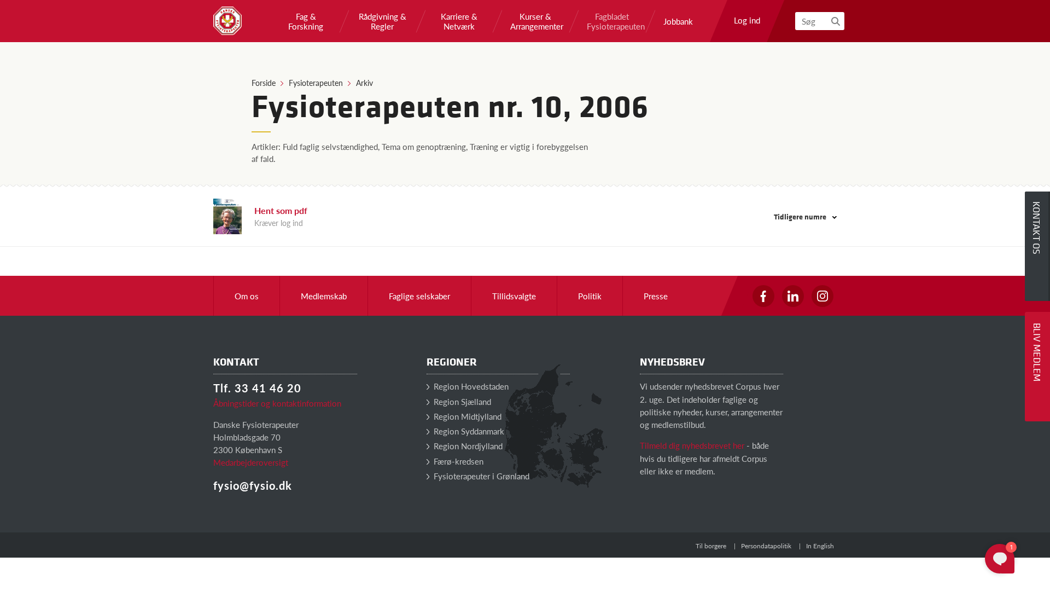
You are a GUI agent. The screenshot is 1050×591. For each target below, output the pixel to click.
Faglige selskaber (419, 296)
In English (820, 546)
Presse (656, 296)
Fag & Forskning (305, 21)
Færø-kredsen (457, 461)
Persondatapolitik (766, 546)
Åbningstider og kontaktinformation (277, 403)
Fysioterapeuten (316, 82)
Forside (264, 82)
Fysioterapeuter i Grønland (480, 476)
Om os (247, 296)
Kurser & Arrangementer (535, 21)
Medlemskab (324, 296)
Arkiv (364, 82)
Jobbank (678, 21)
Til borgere (711, 546)
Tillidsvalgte (514, 296)
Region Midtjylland (466, 416)
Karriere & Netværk (459, 21)
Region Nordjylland (467, 445)
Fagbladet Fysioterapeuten (612, 21)
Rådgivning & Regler (382, 21)
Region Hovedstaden (470, 386)
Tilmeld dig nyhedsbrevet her (692, 445)
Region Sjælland (461, 401)
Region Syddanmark (467, 431)
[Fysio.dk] (227, 21)
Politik (590, 296)
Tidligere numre (801, 216)
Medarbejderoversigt (250, 462)
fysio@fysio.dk (252, 485)
